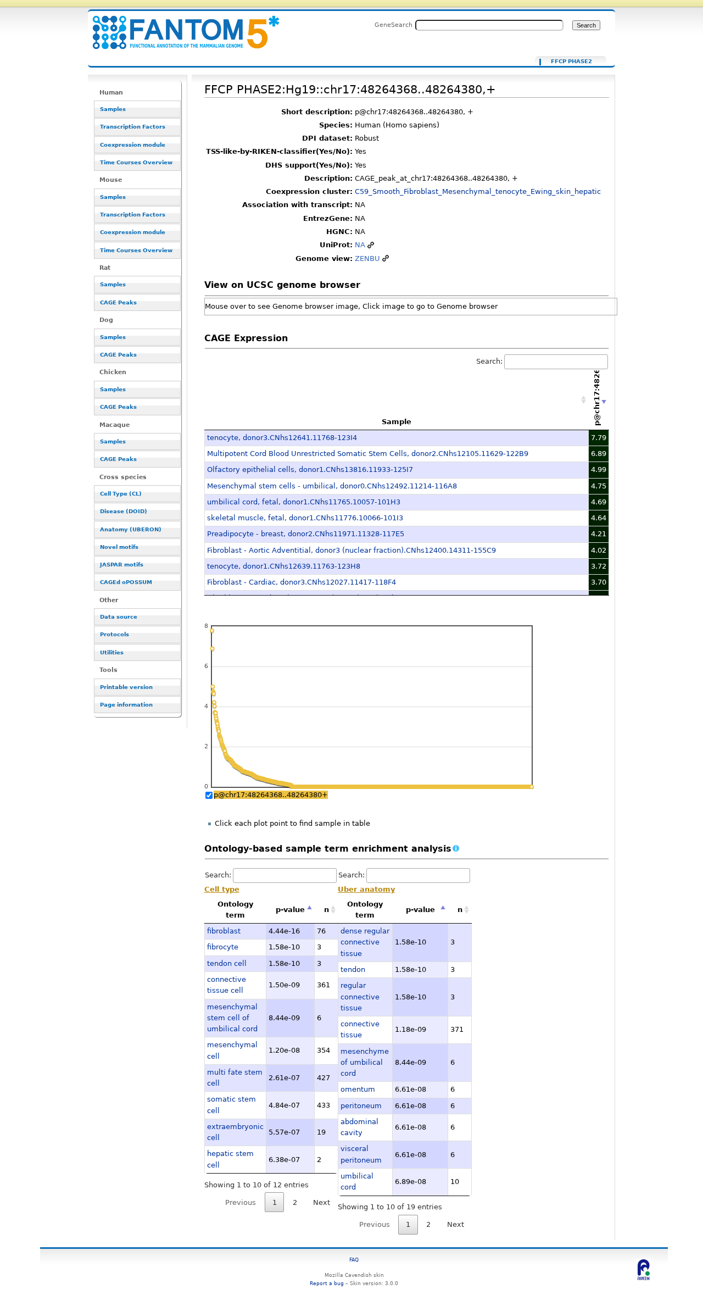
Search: (489, 361)
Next (321, 1202)
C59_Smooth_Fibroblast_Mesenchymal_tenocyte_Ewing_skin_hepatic (478, 191)
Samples (113, 109)
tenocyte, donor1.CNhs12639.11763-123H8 (283, 566)
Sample (396, 422)
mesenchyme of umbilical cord (365, 1062)
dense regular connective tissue (365, 942)
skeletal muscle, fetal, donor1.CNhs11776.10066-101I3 (305, 518)
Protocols (114, 634)
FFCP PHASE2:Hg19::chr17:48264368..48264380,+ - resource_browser (179, 26)
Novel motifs (119, 547)
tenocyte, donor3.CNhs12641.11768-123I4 (282, 438)
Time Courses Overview (136, 162)
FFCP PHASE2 (571, 61)
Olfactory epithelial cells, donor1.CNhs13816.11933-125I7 (310, 469)
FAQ (354, 1260)
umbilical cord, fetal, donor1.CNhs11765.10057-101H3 (303, 502)
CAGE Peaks (118, 302)
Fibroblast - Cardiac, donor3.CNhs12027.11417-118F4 (301, 582)
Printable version (126, 687)
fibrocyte (222, 947)
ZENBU (367, 258)
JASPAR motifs (121, 565)
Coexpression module (132, 145)
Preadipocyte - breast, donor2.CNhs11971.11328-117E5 (305, 534)
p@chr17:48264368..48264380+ (271, 795)
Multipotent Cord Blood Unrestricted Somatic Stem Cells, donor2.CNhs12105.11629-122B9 (367, 453)
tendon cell (227, 963)
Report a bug (327, 1283)
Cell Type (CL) (121, 494)
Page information (126, 705)
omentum (358, 1089)
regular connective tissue (360, 996)
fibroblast (224, 931)
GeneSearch (393, 25)
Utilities (112, 652)
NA (360, 245)
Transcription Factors (132, 127)
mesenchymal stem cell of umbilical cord (232, 1018)
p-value (290, 909)
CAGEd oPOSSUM (126, 582)
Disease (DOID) (123, 511)
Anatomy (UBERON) (130, 529)
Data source (118, 617)
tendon (353, 969)
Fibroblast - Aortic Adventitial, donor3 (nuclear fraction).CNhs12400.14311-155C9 (351, 550)
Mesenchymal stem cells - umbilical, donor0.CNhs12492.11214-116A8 (332, 486)
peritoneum (361, 1106)
